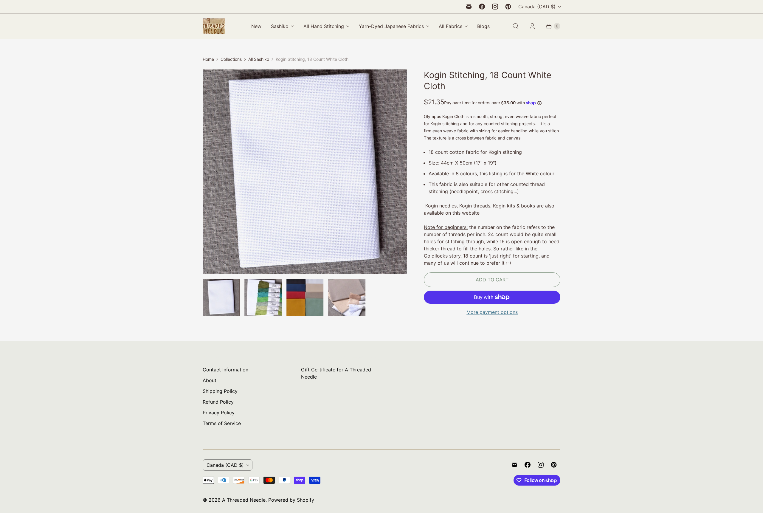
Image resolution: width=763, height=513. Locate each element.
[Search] (515, 26)
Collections (231, 59)
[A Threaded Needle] (214, 26)
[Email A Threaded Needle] (468, 6)
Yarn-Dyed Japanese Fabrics (391, 26)
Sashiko (280, 26)
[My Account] (532, 26)
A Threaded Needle (244, 500)
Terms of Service (222, 423)
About (209, 380)
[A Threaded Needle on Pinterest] (508, 6)
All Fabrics (450, 26)
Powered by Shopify (291, 500)
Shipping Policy (220, 391)
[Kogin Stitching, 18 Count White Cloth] (305, 171)
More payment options (492, 312)
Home (208, 59)
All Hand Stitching (323, 26)
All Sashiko (258, 59)
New (256, 26)
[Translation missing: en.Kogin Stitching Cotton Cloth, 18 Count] (304, 297)
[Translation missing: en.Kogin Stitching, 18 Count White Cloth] (221, 297)
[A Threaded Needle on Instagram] (495, 6)
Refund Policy (218, 402)
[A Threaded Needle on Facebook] (481, 6)
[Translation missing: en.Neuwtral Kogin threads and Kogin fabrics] (346, 297)
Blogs (483, 26)
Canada (537, 7)
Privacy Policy (219, 413)
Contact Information (225, 370)
